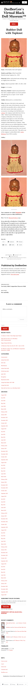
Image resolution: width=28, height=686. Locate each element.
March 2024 (3, 476)
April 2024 (3, 473)
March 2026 (3, 409)
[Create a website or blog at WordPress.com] (24, 676)
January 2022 (4, 549)
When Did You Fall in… (11, 623)
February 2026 (4, 411)
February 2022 (4, 546)
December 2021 (4, 552)
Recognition (3, 376)
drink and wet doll (17, 258)
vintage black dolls (5, 385)
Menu (15, 24)
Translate (11, 650)
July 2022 (3, 532)
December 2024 (4, 451)
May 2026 (3, 403)
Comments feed (4, 669)
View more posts (15, 274)
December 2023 (4, 485)
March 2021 (3, 577)
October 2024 (4, 456)
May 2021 (3, 572)
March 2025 (3, 442)
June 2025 (3, 434)
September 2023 (4, 493)
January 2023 (4, 516)
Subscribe (6, 606)
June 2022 (3, 535)
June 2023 (3, 501)
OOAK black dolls (5, 371)
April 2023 (3, 507)
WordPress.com (4, 672)
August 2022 (3, 530)
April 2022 (3, 541)
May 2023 (3, 504)
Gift (24, 2)
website (3, 113)
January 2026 (4, 414)
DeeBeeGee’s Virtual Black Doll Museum (11, 612)
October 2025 (4, 423)
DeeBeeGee (9, 254)
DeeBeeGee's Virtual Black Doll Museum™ (14, 12)
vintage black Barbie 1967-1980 (7, 382)
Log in (2, 663)
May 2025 (3, 437)
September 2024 (4, 459)
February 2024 (4, 479)
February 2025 (4, 445)
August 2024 (3, 462)
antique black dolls (14, 256)
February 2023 (4, 513)
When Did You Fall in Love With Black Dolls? (10, 388)
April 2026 (3, 406)
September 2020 (4, 592)
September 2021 (4, 561)
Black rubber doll (10, 258)
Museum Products (13, 218)
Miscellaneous (4, 365)
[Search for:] (14, 325)
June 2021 (3, 569)
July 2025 (3, 431)
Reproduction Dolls (5, 379)
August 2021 (3, 563)
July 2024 (3, 465)
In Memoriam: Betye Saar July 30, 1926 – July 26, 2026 (12, 345)
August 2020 (3, 594)
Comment (22, 319)
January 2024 (4, 482)
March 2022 (3, 544)
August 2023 (3, 496)
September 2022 (4, 527)
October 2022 (4, 524)
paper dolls (3, 374)
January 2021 (4, 583)
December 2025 (4, 417)
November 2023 (4, 487)
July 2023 (3, 499)
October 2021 (4, 558)
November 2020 (4, 589)
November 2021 (4, 555)
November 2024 (4, 454)
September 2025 (4, 426)
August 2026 (3, 395)
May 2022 (3, 538)
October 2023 (4, 490)
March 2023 (3, 510)
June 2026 (3, 400)
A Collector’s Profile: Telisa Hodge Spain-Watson (11, 335)
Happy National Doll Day (6, 343)
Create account (4, 661)
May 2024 (3, 471)
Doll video (3, 362)
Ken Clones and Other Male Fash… (19, 627)
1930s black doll (6, 257)
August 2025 (3, 428)
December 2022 (4, 518)
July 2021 (3, 566)
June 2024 (3, 468)
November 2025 (4, 420)
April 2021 (3, 575)
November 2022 (4, 521)
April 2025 (3, 440)
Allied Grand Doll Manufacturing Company (18, 257)
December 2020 (4, 586)
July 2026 (3, 397)
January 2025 (4, 448)
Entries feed (3, 666)
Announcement (4, 357)
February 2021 (4, 580)
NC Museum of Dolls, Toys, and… (19, 637)
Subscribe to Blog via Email (10, 598)
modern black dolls (5, 368)
